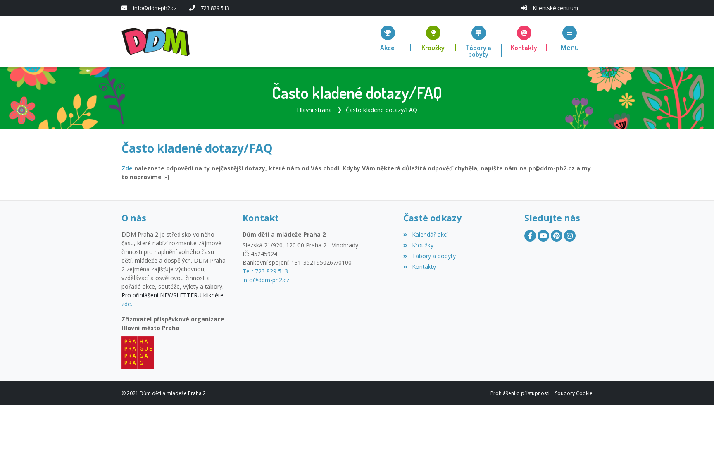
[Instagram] (570, 236)
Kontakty (424, 266)
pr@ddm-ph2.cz (551, 168)
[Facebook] (530, 236)
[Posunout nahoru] (695, 443)
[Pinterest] (556, 236)
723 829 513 (215, 8)
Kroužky (422, 245)
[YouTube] (543, 236)
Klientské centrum (555, 8)
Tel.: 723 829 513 (265, 271)
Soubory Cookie (574, 393)
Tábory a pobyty (433, 256)
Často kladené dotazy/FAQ (381, 110)
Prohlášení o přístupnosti (520, 393)
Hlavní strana (314, 110)
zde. (126, 304)
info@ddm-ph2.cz (155, 8)
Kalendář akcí (429, 234)
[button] (570, 38)
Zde (127, 168)
